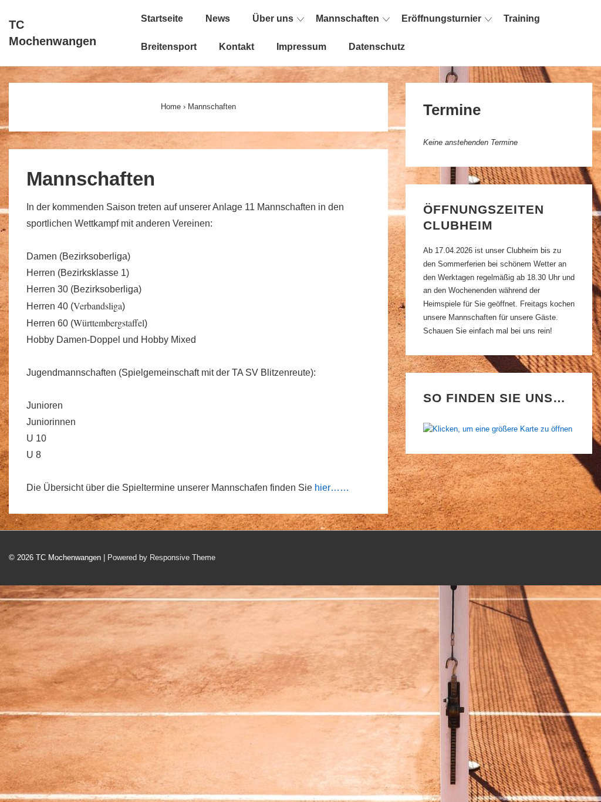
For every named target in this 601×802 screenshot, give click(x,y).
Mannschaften (347, 18)
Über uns (272, 18)
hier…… (332, 488)
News (217, 18)
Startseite (162, 18)
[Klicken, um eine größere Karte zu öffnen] (497, 428)
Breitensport (169, 47)
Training (522, 18)
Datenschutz (377, 47)
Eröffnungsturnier (441, 18)
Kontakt (236, 47)
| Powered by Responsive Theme (159, 557)
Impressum (301, 47)
